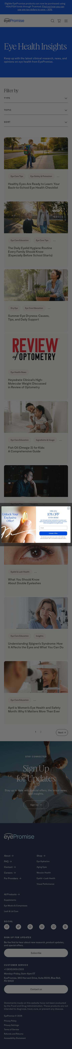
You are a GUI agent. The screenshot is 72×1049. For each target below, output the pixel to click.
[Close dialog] (68, 508)
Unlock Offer (53, 533)
